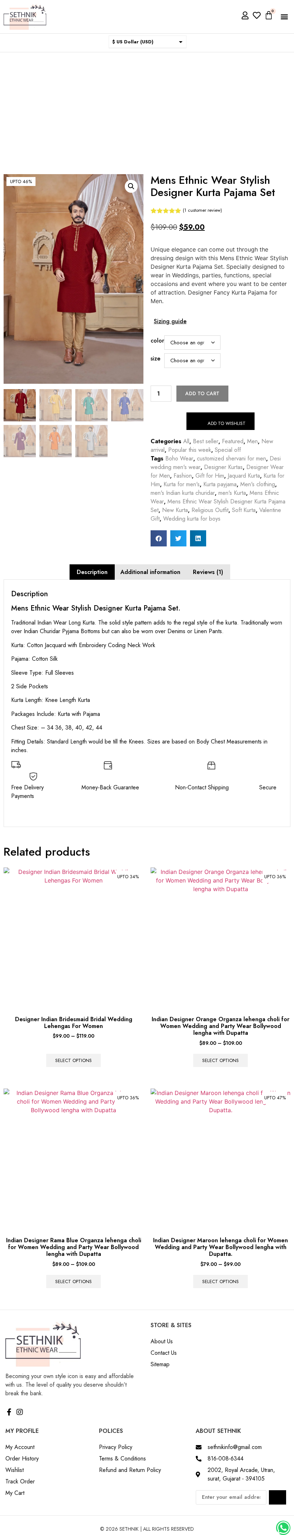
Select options (73, 1060)
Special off (228, 450)
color (157, 341)
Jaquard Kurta (244, 476)
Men (252, 441)
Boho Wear (179, 458)
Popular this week (189, 450)
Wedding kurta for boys (191, 519)
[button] (284, 17)
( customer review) (202, 210)
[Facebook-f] (9, 1412)
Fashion (183, 476)
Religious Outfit (209, 510)
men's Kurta (232, 493)
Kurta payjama (220, 484)
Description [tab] (92, 572)
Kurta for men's (181, 484)
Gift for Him (209, 476)
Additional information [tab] (150, 572)
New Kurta (175, 510)
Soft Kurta (244, 510)
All (186, 441)
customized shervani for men (231, 458)
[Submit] (277, 1497)
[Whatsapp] (283, 1528)
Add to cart (202, 393)
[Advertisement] (147, 106)
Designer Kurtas (223, 467)
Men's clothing (257, 484)
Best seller (205, 441)
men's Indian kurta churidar (183, 493)
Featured (232, 441)
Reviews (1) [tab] (208, 572)
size (155, 359)
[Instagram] (19, 1412)
